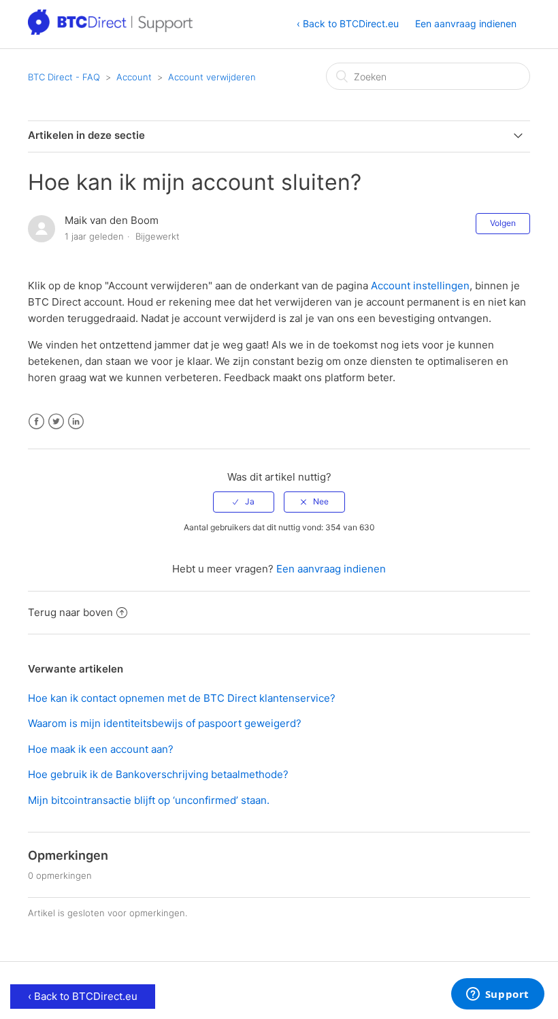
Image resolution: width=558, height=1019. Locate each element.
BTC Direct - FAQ (64, 76)
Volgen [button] (503, 223)
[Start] (111, 31)
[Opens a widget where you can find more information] (497, 995)
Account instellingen (420, 285)
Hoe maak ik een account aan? (101, 749)
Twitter (56, 421)
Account (134, 76)
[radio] (243, 501)
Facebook (36, 421)
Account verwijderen (212, 76)
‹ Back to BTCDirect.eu (348, 23)
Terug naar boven (70, 612)
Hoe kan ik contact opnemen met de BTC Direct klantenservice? (181, 698)
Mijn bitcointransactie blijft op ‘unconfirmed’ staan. (148, 800)
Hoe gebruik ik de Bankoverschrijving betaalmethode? (158, 774)
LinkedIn (75, 421)
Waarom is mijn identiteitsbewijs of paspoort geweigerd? (164, 723)
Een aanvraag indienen (465, 23)
